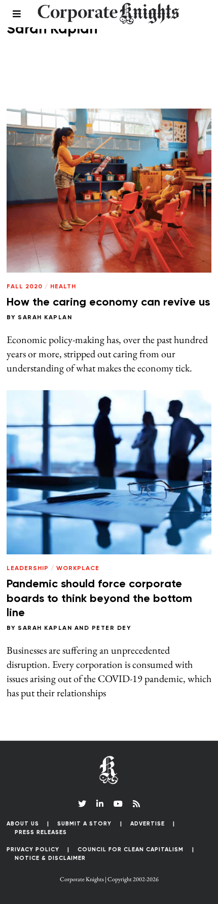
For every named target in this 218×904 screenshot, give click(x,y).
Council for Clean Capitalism (131, 849)
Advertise (147, 823)
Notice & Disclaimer (50, 858)
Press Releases (41, 832)
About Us (23, 823)
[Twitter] (82, 804)
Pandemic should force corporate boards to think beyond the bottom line (99, 599)
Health (63, 287)
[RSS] (136, 804)
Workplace (77, 569)
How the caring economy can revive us (108, 302)
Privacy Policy (33, 849)
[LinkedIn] (100, 804)
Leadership (28, 569)
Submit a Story (84, 823)
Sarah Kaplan (45, 318)
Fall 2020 (25, 287)
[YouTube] (118, 804)
